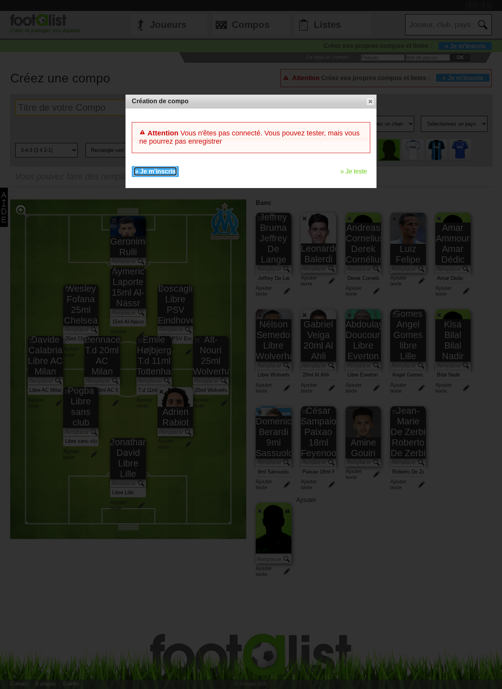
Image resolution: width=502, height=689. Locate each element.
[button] (370, 101)
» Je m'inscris (155, 171)
